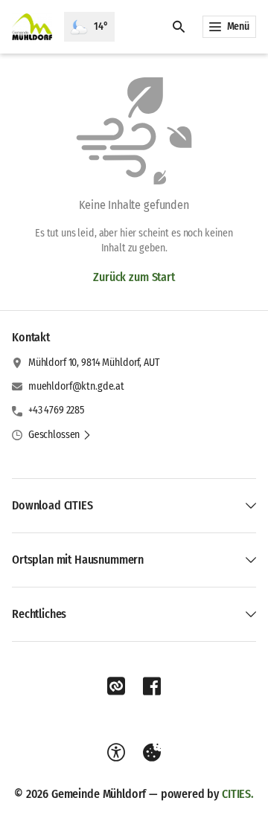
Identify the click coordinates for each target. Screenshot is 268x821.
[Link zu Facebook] (152, 686)
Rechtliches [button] (39, 614)
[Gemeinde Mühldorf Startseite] (32, 26)
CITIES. (238, 794)
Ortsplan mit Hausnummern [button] (78, 560)
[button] (60, 435)
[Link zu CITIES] (116, 686)
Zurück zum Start (133, 277)
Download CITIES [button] (52, 505)
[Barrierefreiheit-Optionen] (116, 753)
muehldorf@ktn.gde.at (76, 386)
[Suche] (179, 27)
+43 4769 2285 (56, 410)
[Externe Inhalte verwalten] (152, 753)
